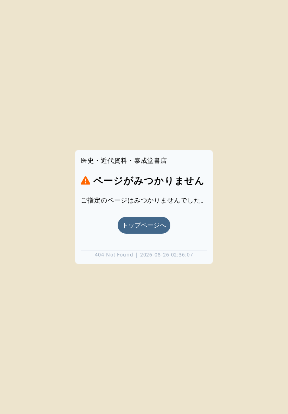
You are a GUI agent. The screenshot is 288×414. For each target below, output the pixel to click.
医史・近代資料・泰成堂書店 (124, 160)
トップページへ (144, 225)
